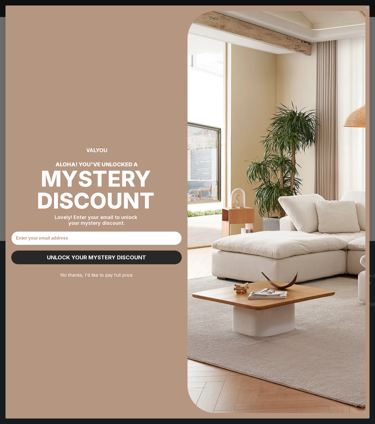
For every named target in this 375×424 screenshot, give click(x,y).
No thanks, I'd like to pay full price (96, 275)
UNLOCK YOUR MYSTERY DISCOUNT (96, 257)
